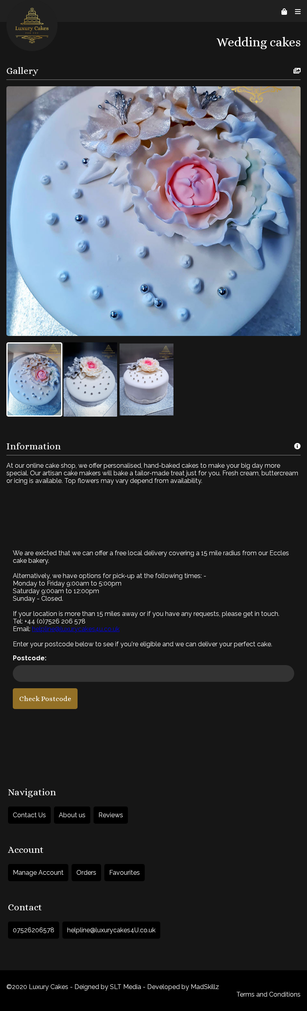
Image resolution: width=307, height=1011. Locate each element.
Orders (86, 872)
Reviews (110, 815)
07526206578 (33, 930)
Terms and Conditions (268, 994)
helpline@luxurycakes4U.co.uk (111, 930)
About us (72, 815)
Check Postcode (45, 699)
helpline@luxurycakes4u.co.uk (76, 629)
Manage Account (38, 872)
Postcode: (29, 658)
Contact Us (29, 815)
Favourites (124, 872)
